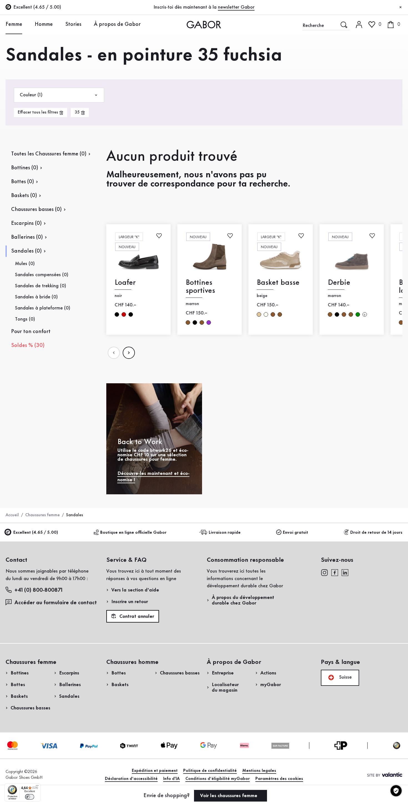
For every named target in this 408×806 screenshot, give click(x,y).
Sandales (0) (26, 251)
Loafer (125, 282)
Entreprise (223, 673)
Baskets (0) (24, 195)
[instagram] (324, 572)
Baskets (19, 696)
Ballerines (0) (27, 237)
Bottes (18, 684)
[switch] (29, 797)
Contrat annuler (136, 616)
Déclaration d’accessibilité (131, 779)
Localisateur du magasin (225, 687)
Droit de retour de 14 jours (376, 533)
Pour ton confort (31, 331)
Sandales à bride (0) (36, 297)
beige (259, 314)
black (117, 314)
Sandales (69, 696)
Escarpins (69, 673)
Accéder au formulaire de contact (55, 602)
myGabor (270, 684)
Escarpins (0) (26, 223)
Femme (14, 24)
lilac (208, 322)
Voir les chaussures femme (229, 796)
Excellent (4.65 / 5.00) (35, 533)
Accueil (12, 515)
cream (266, 314)
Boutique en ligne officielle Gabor (133, 533)
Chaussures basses (30, 708)
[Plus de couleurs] (364, 314)
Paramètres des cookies (279, 779)
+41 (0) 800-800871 (38, 590)
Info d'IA (171, 779)
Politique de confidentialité (210, 771)
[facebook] (334, 572)
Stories (73, 24)
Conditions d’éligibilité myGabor (217, 779)
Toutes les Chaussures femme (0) (48, 154)
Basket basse (278, 282)
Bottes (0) (22, 181)
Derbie (339, 282)
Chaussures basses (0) (36, 209)
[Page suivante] (129, 353)
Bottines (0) (24, 167)
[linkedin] (345, 572)
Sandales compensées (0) (41, 275)
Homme (44, 24)
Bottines (20, 673)
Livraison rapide (225, 533)
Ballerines (70, 684)
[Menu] (37, 787)
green (358, 314)
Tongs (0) (25, 319)
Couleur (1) (31, 95)
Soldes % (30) (27, 345)
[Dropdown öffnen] (26, 24)
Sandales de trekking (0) (40, 286)
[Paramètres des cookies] (396, 790)
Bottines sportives (200, 286)
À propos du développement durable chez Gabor (243, 600)
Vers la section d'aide (135, 590)
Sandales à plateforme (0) (42, 308)
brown (188, 322)
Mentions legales (259, 771)
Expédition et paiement (155, 771)
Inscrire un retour (129, 602)
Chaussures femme (42, 515)
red (124, 314)
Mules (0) (25, 263)
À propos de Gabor (117, 24)
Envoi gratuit (295, 533)
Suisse (345, 677)
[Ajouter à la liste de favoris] (159, 235)
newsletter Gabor (236, 7)
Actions (268, 673)
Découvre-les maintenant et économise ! (153, 476)
